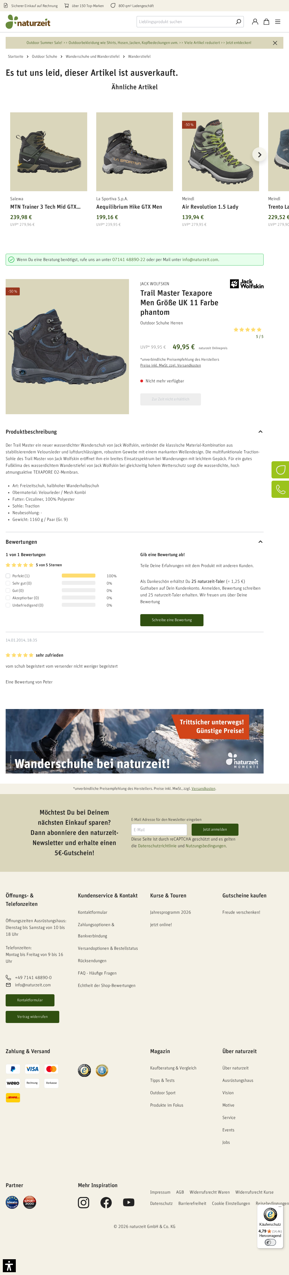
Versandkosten (203, 789)
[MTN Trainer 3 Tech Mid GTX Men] (49, 152)
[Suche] (238, 21)
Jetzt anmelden (215, 830)
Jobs (226, 1142)
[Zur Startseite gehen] (28, 21)
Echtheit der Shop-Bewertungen (106, 985)
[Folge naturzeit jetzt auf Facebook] (106, 1205)
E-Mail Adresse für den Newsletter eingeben (166, 820)
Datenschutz (161, 1203)
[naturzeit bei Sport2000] (29, 1202)
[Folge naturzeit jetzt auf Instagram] (83, 1205)
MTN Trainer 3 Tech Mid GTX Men (43, 208)
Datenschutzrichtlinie (157, 846)
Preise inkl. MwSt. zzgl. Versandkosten (170, 365)
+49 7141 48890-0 (33, 977)
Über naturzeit (239, 1051)
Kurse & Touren (168, 896)
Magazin (160, 1051)
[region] (135, 161)
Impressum (160, 1192)
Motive (228, 1105)
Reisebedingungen (272, 1203)
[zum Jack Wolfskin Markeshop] (247, 283)
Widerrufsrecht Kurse (254, 1192)
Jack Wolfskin (154, 284)
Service (229, 1117)
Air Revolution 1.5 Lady (210, 207)
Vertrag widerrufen (32, 1017)
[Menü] (277, 21)
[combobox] (185, 21)
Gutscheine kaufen (244, 896)
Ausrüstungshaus (237, 1080)
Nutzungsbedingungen (206, 846)
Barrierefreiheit (192, 1203)
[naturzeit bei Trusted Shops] (84, 1070)
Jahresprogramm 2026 (170, 912)
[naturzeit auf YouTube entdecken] (128, 1205)
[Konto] (255, 21)
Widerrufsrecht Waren (210, 1192)
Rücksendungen (92, 961)
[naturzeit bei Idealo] (12, 1202)
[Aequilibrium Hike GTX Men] (135, 152)
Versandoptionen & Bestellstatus (108, 948)
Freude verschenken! (241, 912)
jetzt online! (161, 924)
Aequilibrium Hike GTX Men (129, 207)
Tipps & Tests (162, 1080)
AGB (180, 1192)
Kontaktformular (30, 1000)
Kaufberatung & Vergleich (173, 1068)
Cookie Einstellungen (231, 1203)
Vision (228, 1093)
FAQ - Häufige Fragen (97, 973)
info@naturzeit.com (200, 259)
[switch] (270, 1242)
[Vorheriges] (10, 154)
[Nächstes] (259, 154)
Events (228, 1130)
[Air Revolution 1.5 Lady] (221, 152)
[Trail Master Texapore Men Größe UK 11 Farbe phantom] (67, 346)
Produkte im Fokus (166, 1105)
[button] (202, 332)
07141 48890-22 (128, 259)
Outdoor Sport (163, 1093)
